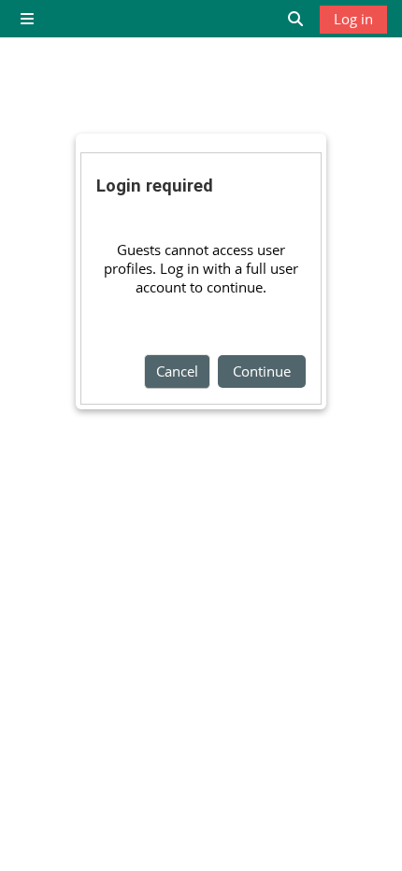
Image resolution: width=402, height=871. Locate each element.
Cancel (177, 371)
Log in (353, 18)
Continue (262, 371)
